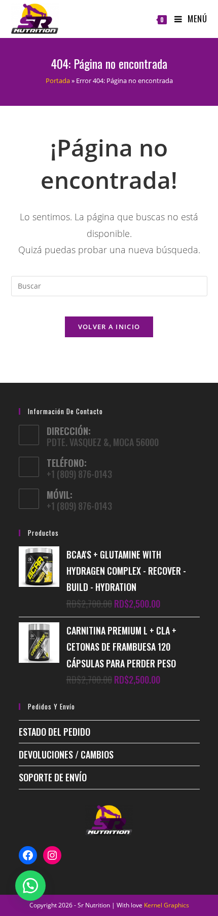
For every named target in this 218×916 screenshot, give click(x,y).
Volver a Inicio (109, 326)
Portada (58, 80)
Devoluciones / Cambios (66, 754)
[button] (30, 885)
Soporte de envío (53, 777)
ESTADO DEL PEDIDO (54, 731)
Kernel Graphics (166, 905)
